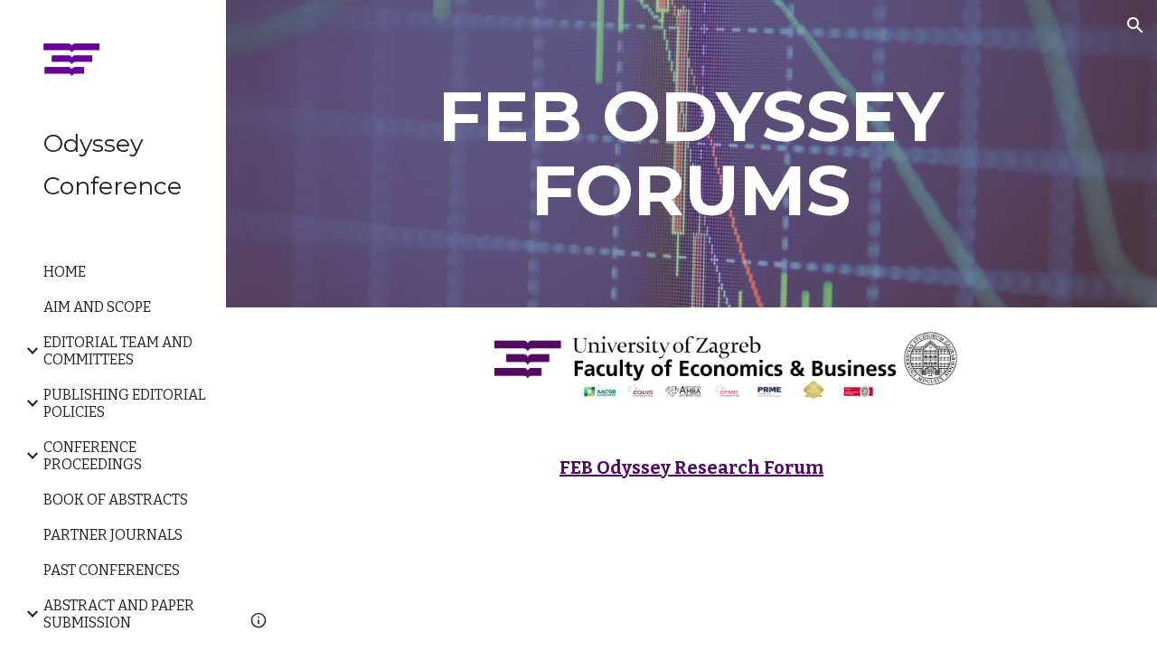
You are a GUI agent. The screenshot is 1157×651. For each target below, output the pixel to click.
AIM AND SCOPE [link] (97, 307)
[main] (691, 154)
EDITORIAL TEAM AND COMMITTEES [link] (118, 351)
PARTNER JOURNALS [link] (113, 534)
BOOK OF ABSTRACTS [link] (115, 499)
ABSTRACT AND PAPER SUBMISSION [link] (118, 614)
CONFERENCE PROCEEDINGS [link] (92, 456)
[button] (1135, 25)
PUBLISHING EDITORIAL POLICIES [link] (124, 403)
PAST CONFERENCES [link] (111, 570)
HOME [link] (64, 271)
